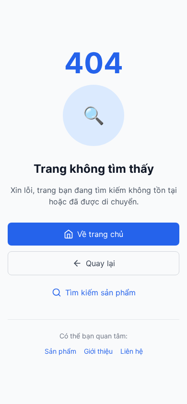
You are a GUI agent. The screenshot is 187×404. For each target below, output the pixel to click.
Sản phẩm (60, 351)
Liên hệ (131, 351)
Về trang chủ (100, 234)
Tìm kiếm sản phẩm (100, 292)
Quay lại (100, 263)
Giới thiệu (98, 351)
